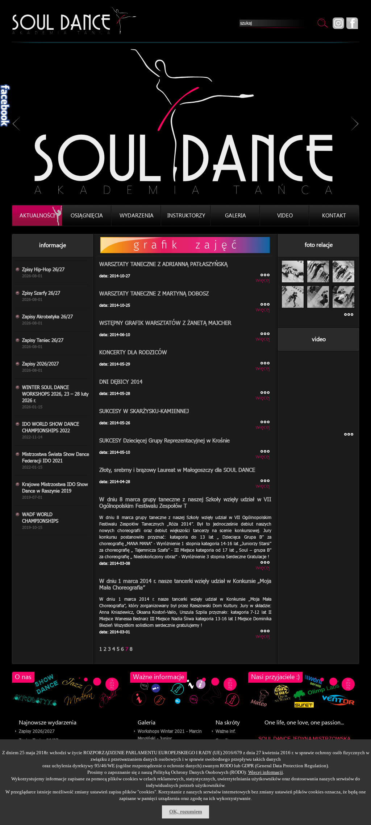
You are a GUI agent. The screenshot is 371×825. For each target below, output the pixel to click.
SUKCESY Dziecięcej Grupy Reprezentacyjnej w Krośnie (164, 440)
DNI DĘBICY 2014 (120, 381)
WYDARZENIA (137, 215)
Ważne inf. (226, 731)
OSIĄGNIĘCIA (87, 215)
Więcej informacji (265, 772)
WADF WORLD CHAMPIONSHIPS (40, 520)
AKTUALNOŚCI (37, 215)
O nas (23, 677)
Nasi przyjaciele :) (275, 677)
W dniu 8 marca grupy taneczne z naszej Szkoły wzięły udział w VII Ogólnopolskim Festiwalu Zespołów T (185, 502)
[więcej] (249, 279)
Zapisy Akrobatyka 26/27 (47, 319)
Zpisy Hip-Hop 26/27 (43, 272)
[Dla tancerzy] (185, 245)
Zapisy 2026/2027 (40, 366)
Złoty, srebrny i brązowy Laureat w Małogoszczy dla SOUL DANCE (177, 469)
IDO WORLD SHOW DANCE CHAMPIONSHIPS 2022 (50, 430)
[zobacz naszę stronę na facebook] (352, 23)
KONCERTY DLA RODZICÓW (133, 351)
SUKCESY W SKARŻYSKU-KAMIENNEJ (144, 410)
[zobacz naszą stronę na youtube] (339, 23)
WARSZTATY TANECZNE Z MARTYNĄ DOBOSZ (154, 293)
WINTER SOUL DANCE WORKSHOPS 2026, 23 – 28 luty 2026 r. (55, 396)
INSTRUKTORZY (186, 215)
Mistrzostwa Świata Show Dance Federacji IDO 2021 (55, 460)
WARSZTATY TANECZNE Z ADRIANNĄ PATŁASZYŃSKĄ (163, 263)
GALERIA (235, 215)
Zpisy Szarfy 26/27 (41, 296)
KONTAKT (334, 215)
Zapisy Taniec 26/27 (42, 343)
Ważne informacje (158, 677)
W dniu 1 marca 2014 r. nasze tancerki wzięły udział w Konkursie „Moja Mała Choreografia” (185, 584)
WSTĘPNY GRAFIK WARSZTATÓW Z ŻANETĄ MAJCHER (165, 322)
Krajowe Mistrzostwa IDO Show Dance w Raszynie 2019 (55, 490)
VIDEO (285, 215)
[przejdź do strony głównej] (74, 20)
